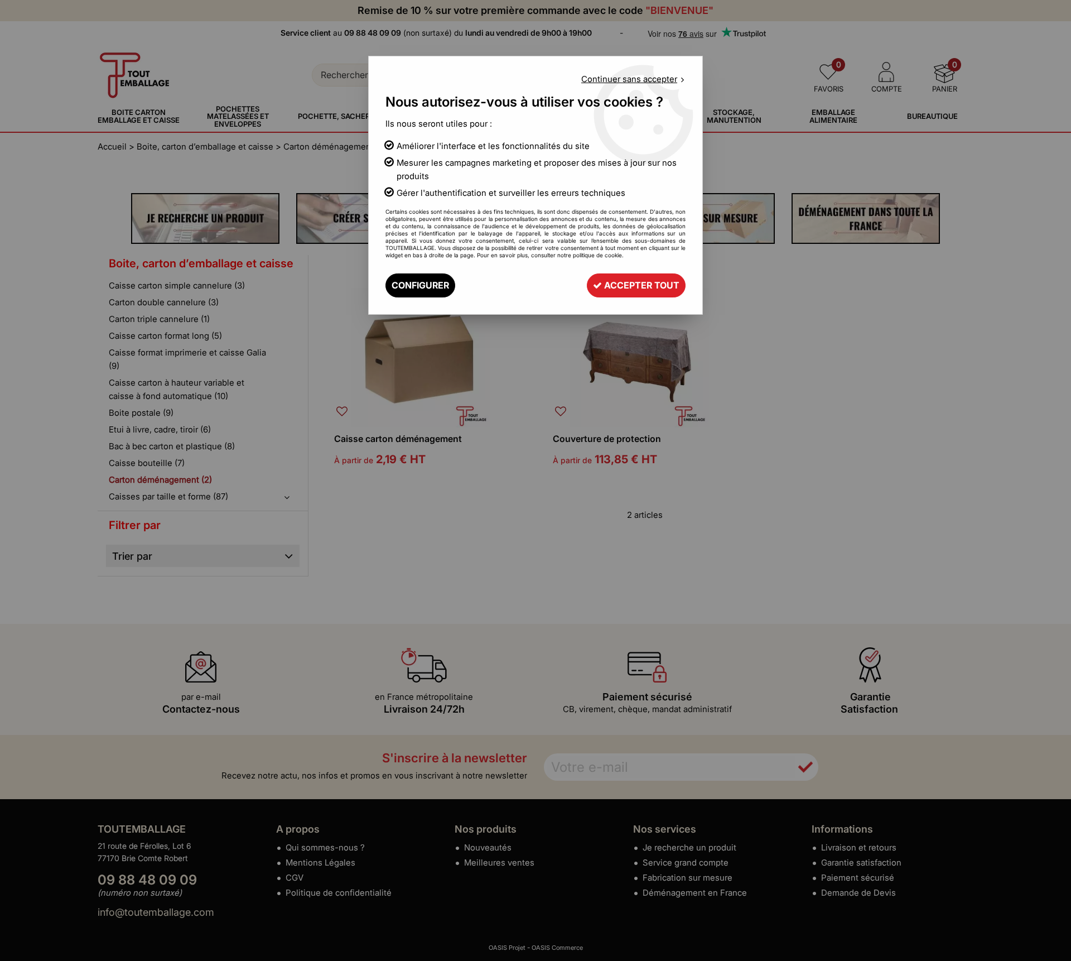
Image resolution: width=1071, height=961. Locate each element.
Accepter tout (640, 285)
